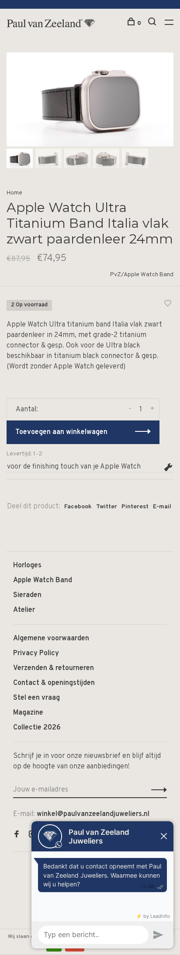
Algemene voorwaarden (51, 638)
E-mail (162, 506)
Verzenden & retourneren (53, 668)
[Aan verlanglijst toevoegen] (167, 304)
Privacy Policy (36, 653)
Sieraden (27, 595)
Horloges (27, 565)
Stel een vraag (36, 698)
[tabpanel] (90, 99)
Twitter (106, 506)
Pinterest (135, 506)
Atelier (24, 610)
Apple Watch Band (42, 580)
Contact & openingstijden (54, 683)
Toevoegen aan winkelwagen (61, 432)
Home (14, 193)
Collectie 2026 (37, 727)
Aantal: (27, 409)
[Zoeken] (153, 23)
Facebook (78, 506)
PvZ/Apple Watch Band (141, 274)
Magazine (28, 712)
